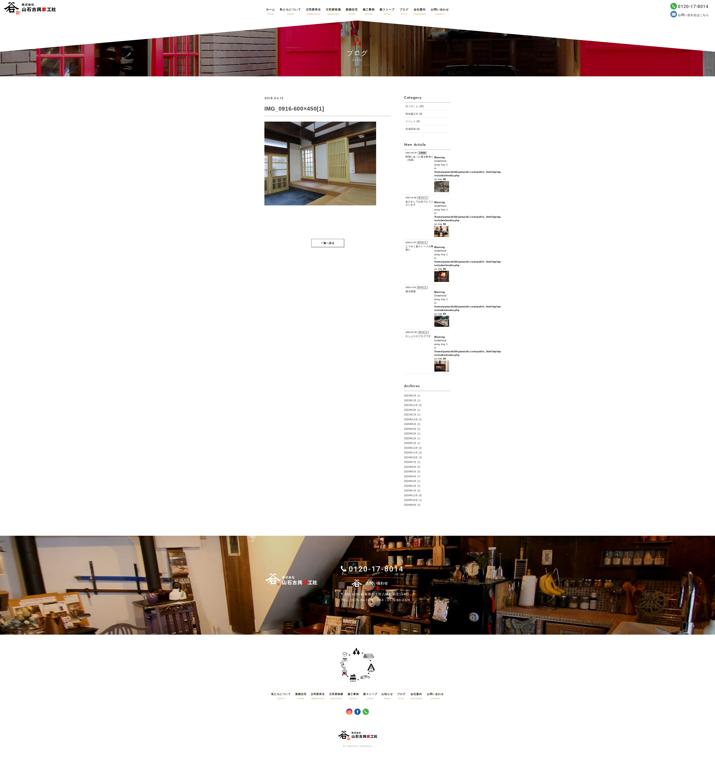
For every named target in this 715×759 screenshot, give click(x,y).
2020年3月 (410, 433)
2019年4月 (410, 476)
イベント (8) (413, 121)
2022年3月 (410, 410)
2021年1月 (410, 414)
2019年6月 (410, 467)
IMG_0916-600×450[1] (294, 109)
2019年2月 (410, 486)
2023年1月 (410, 400)
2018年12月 (411, 495)
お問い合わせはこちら (693, 15)
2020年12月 (411, 419)
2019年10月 (411, 457)
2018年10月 (411, 500)
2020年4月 (410, 429)
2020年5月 (410, 424)
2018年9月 (410, 505)
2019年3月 (410, 481)
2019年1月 (410, 490)
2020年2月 (410, 438)
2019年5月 (410, 471)
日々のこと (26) (415, 106)
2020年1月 (410, 443)
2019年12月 (411, 448)
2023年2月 (410, 395)
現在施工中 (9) (414, 113)
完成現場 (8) (413, 129)
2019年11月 (411, 452)
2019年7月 (410, 462)
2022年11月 (411, 405)
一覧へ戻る (328, 243)
